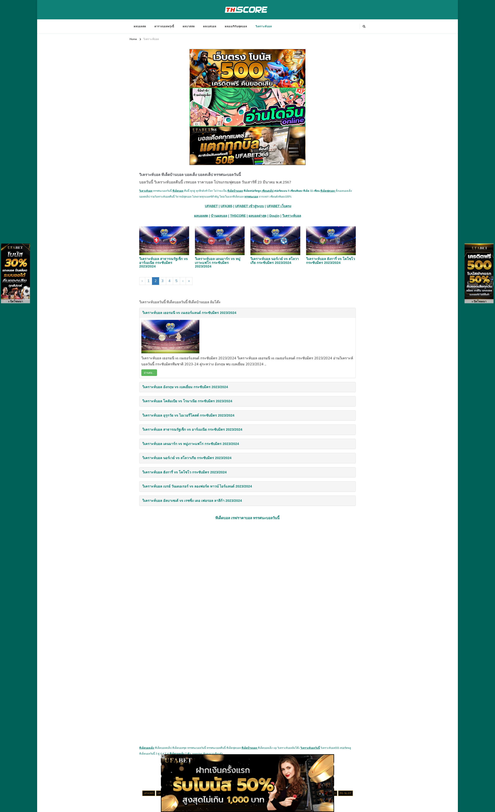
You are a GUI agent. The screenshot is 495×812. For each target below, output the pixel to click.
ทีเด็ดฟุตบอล (327, 190)
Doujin (274, 216)
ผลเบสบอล (209, 26)
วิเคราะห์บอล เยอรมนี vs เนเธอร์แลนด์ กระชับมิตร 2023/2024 (189, 313)
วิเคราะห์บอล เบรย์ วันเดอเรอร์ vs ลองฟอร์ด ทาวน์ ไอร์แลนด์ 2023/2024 (197, 486)
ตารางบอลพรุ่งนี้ (164, 26)
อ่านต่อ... (149, 372)
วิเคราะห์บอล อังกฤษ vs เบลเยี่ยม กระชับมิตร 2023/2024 (185, 387)
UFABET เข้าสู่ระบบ (249, 206)
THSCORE (238, 216)
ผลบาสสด (189, 26)
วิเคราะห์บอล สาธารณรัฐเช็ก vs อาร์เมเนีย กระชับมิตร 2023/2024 (163, 262)
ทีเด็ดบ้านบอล (235, 190)
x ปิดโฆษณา (15, 301)
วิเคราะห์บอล (264, 26)
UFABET (211, 206)
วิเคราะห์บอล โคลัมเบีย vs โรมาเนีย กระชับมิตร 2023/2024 (187, 401)
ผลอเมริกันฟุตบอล (236, 26)
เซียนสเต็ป (267, 190)
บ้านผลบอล (219, 216)
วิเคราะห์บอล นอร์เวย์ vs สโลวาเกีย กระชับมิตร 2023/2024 (274, 261)
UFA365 (226, 206)
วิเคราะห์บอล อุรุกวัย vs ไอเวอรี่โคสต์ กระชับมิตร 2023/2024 (188, 415)
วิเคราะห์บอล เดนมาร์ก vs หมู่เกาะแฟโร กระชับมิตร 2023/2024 (217, 262)
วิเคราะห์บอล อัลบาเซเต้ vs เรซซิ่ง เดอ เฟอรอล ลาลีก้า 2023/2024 (192, 501)
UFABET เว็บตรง (279, 206)
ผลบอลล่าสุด (257, 216)
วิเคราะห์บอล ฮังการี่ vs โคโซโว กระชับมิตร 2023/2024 (330, 261)
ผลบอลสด (140, 26)
